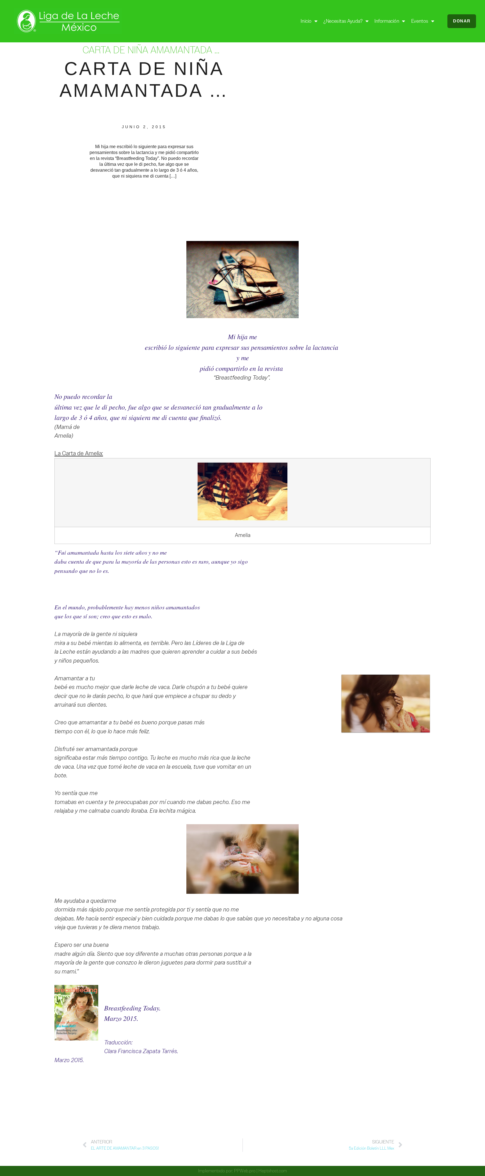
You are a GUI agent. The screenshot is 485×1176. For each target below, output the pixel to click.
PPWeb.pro (244, 1171)
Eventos (419, 21)
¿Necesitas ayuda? (342, 21)
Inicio (306, 21)
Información (386, 21)
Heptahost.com (272, 1171)
